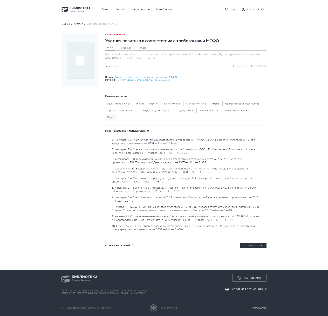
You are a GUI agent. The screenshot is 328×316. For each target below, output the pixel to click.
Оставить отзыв (253, 245)
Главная (66, 23)
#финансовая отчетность (121, 110)
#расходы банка (209, 110)
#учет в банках (172, 103)
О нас (105, 9)
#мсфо (215, 103)
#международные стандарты (156, 110)
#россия (153, 103)
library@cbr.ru (258, 308)
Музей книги (164, 9)
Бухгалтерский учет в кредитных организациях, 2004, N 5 (147, 77)
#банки (140, 103)
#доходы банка (186, 110)
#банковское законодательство (241, 103)
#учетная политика (195, 103)
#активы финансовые (235, 110)
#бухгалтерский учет (118, 103)
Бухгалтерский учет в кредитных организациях (144, 79)
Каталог (120, 9)
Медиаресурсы (140, 9)
